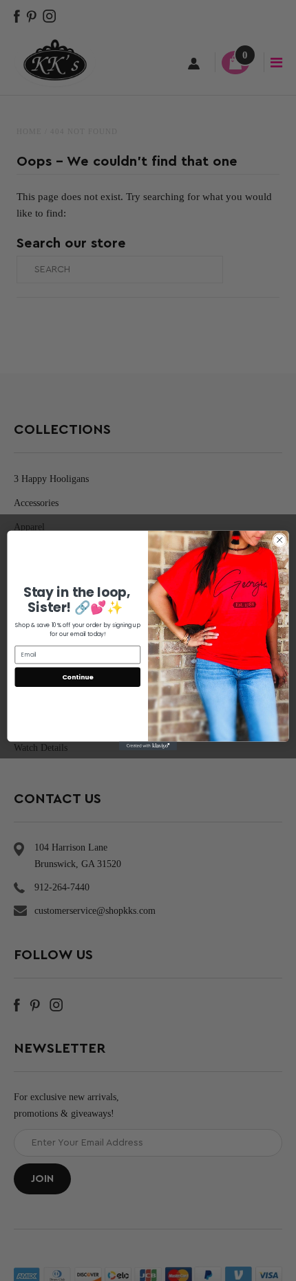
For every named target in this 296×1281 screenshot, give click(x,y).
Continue (78, 676)
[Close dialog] (279, 540)
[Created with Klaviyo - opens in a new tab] (148, 746)
